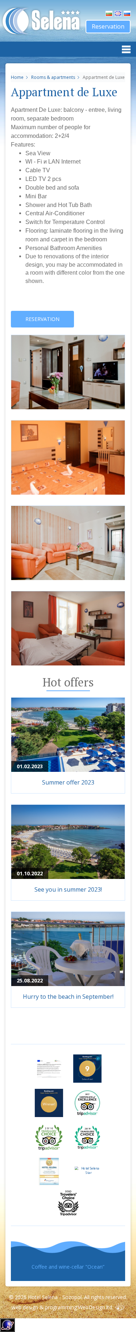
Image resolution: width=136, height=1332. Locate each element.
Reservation (108, 26)
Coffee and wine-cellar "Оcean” (68, 1266)
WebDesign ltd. (95, 1307)
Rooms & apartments (53, 77)
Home (17, 77)
